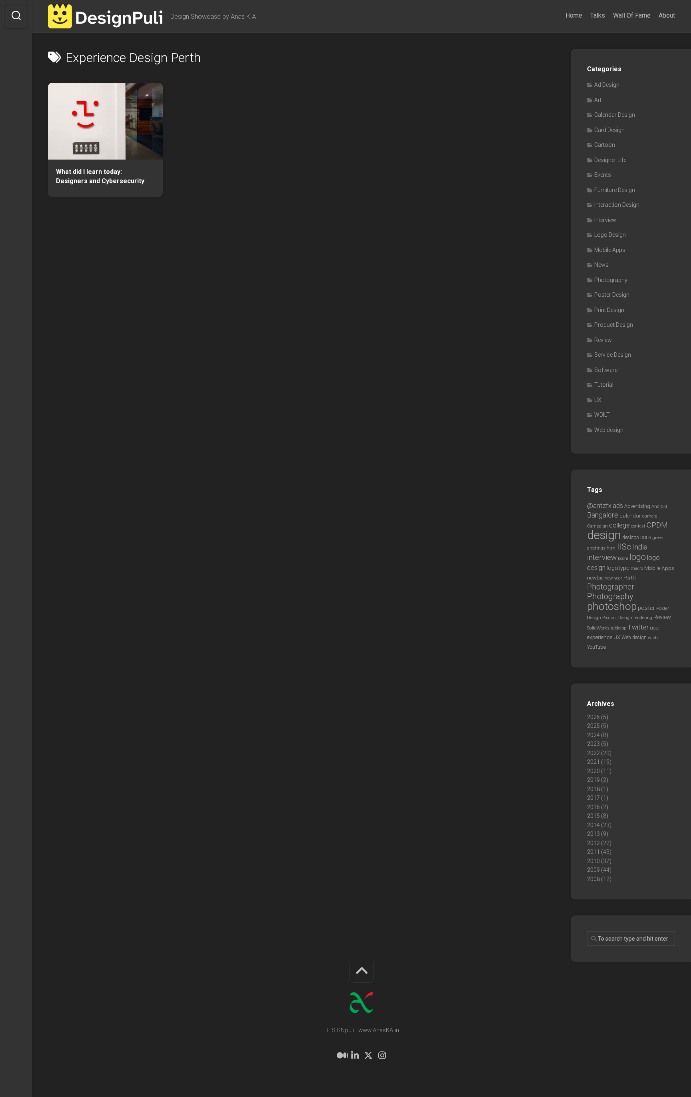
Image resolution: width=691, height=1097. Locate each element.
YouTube (596, 647)
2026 (593, 717)
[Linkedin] (354, 1055)
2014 (593, 825)
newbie (595, 577)
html (612, 548)
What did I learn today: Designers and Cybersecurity (100, 176)
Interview (605, 220)
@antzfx (599, 506)
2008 (593, 879)
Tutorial (603, 385)
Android (659, 506)
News (601, 265)
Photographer (610, 586)
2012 (593, 843)
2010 (593, 861)
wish (653, 637)
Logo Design (610, 235)
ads (618, 506)
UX (597, 400)
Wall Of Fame (632, 15)
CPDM (657, 525)
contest (638, 526)
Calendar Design (614, 115)
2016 (593, 807)
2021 (593, 762)
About (667, 15)
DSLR (645, 537)
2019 (593, 780)
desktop (630, 537)
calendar (630, 515)
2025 (593, 726)
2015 (593, 816)
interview (602, 557)
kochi (623, 558)
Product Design (613, 325)
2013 (593, 834)
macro (637, 568)
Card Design (609, 130)
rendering (642, 617)
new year (613, 578)
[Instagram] (381, 1055)
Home (573, 15)
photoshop (612, 606)
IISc (624, 546)
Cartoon (604, 145)
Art (597, 100)
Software (605, 370)
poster (646, 607)
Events (602, 175)
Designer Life (610, 160)
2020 (593, 771)
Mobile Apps (609, 250)
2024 (593, 735)
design (604, 535)
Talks (597, 15)
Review (603, 340)
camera (649, 516)
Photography (610, 280)
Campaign (597, 526)
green (658, 537)
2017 (593, 798)
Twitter (638, 627)
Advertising (637, 506)
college (619, 525)
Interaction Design (616, 205)
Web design (608, 430)
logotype (618, 567)
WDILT (602, 415)
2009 (593, 870)
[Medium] (341, 1055)
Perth (629, 577)
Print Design (609, 310)
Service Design (612, 355)
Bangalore (602, 515)
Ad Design (606, 85)
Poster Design (611, 295)
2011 (593, 852)
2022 (593, 753)
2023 (593, 744)
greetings (596, 548)
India (639, 547)
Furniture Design (614, 190)
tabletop (618, 628)
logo (637, 556)
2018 (593, 789)
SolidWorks (598, 628)
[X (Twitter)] (368, 1055)
